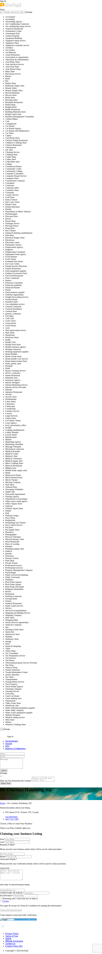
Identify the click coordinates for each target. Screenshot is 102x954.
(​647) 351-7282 (11, 819)
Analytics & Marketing (15, 748)
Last (2, 842)
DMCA (8, 938)
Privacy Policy (12, 933)
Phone (3, 856)
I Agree (6, 901)
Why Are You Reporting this (15, 781)
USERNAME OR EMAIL (12, 893)
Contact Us (10, 943)
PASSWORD (6, 895)
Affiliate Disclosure (14, 941)
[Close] (1, 776)
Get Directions (11, 817)
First (2, 839)
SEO (7, 746)
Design (8, 743)
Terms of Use (11, 936)
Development (11, 741)
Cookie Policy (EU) (14, 946)
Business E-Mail (31, 847)
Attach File (4, 868)
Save (7, 799)
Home (2, 803)
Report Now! (5, 783)
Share (7, 796)
